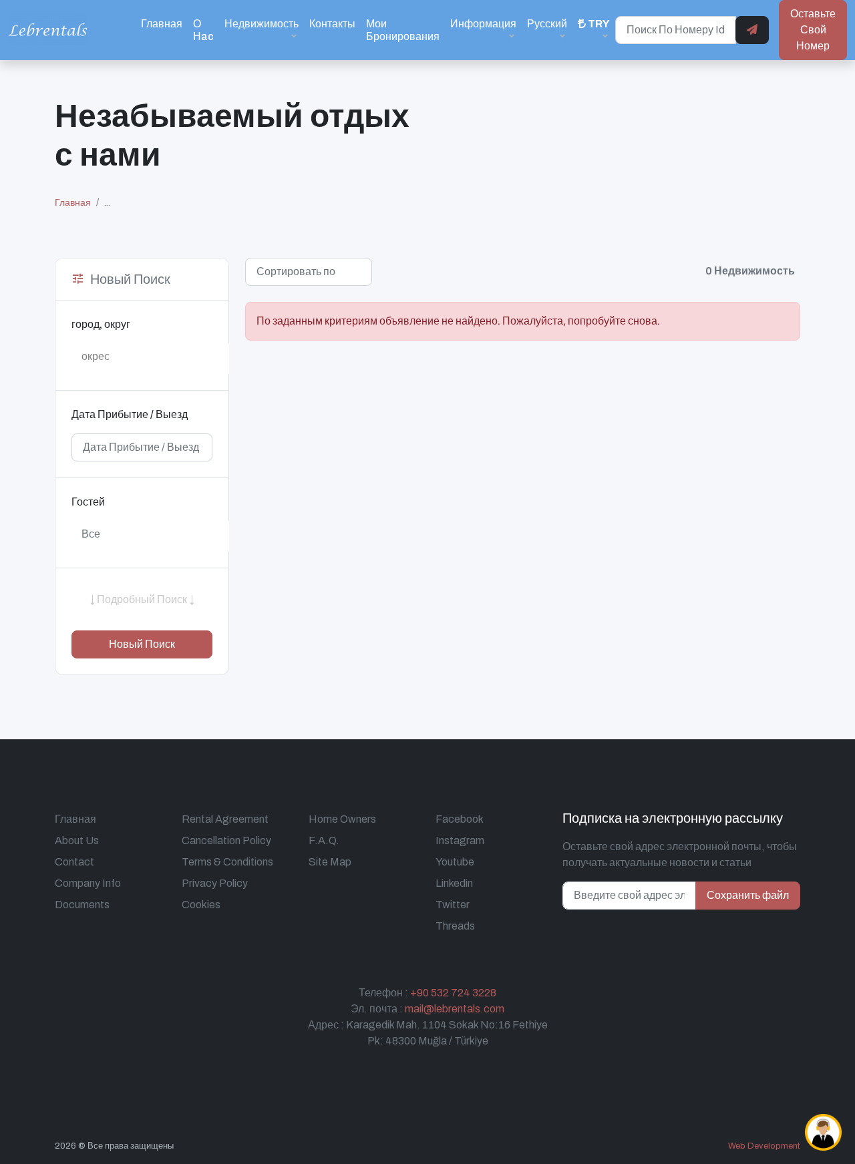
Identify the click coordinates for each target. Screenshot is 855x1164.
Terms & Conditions (227, 861)
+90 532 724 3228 (453, 992)
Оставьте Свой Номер (813, 29)
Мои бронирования (403, 30)
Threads (455, 926)
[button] (594, 29)
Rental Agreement (225, 819)
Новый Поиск (142, 644)
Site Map (330, 861)
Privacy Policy (215, 883)
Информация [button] (483, 23)
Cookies (201, 904)
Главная (161, 23)
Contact (74, 861)
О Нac (203, 30)
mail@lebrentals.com (454, 1008)
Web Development (764, 1146)
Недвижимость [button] (261, 23)
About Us (77, 840)
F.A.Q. (324, 840)
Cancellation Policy (226, 840)
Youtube (455, 861)
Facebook (460, 819)
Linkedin (454, 883)
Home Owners (342, 819)
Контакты (332, 23)
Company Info (88, 883)
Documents (82, 904)
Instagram (460, 840)
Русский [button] (547, 23)
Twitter (453, 904)
